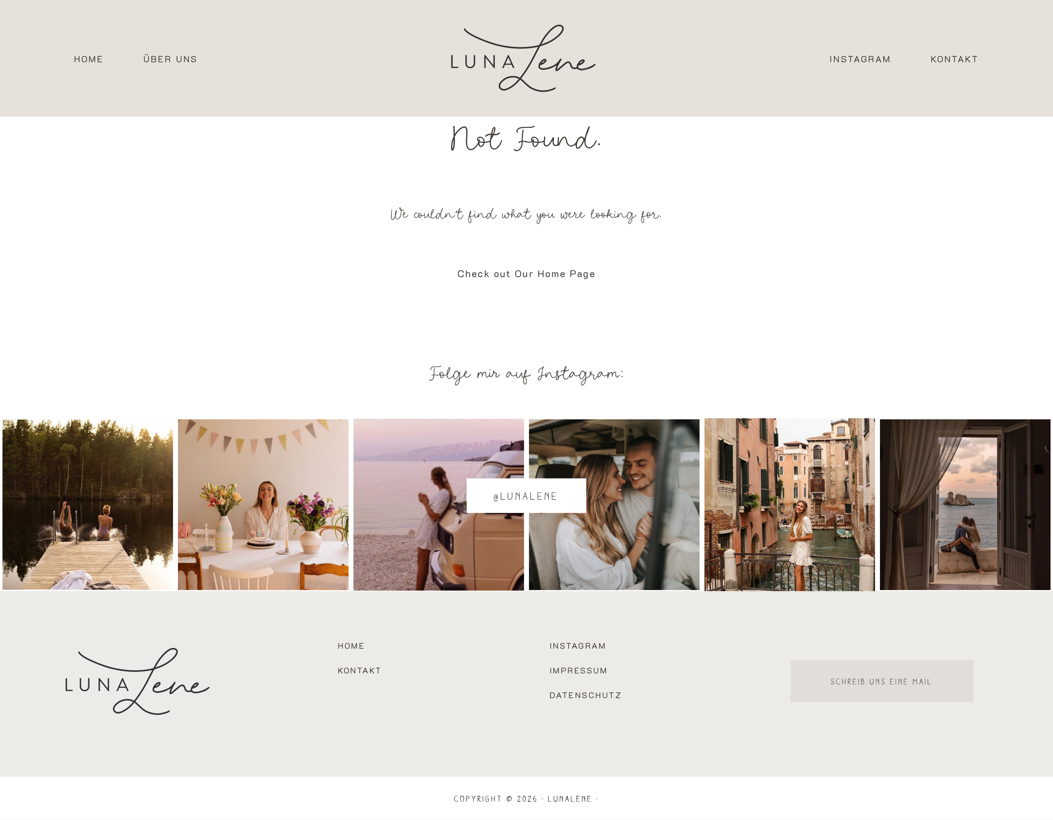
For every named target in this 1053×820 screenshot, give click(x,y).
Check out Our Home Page (526, 273)
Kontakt (955, 58)
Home (89, 58)
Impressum (579, 670)
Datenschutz (586, 695)
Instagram (860, 58)
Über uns (170, 58)
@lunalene (526, 495)
